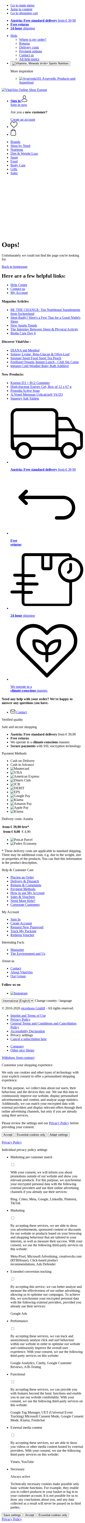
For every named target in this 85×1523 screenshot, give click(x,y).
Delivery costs (29, 47)
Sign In (15, 919)
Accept (7, 1134)
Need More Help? (22, 901)
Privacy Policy (20, 1019)
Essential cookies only (31, 1134)
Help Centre (18, 285)
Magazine (17, 950)
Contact (15, 968)
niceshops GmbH (33, 1008)
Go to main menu (22, 5)
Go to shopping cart (24, 13)
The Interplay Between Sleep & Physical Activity (44, 329)
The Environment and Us (27, 953)
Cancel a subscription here (28, 1039)
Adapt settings (59, 1134)
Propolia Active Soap (25, 390)
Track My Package (23, 931)
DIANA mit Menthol (24, 350)
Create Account (21, 923)
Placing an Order (22, 877)
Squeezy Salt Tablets (24, 398)
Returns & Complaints (25, 885)
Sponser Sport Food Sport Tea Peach (35, 358)
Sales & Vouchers (22, 897)
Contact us (26, 55)
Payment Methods (22, 889)
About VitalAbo (21, 972)
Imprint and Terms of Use (28, 1015)
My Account (19, 293)
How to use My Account (27, 893)
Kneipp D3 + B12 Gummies (30, 383)
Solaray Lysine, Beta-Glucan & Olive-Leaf (40, 354)
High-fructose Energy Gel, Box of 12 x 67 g (40, 387)
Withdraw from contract (18, 1057)
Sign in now (18, 105)
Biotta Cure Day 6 (23, 333)
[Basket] (46, 133)
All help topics (29, 59)
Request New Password (26, 927)
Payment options (30, 51)
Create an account (22, 119)
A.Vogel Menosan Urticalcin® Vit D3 (36, 394)
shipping (22, 28)
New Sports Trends (23, 325)
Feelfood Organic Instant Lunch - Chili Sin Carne (44, 362)
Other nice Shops (22, 1050)
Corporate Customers (25, 904)
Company (17, 1046)
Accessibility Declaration (27, 1031)
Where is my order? (32, 39)
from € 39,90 (43, 20)
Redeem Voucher (22, 935)
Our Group (18, 976)
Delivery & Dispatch (24, 881)
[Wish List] (13, 127)
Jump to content (21, 9)
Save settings (12, 1515)
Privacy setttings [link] (21, 1035)
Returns (24, 43)
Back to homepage (14, 266)
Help (13, 35)
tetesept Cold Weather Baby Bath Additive (39, 366)
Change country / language (53, 1000)
